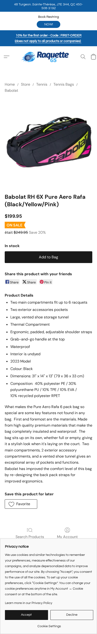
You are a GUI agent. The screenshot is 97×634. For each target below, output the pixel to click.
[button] (48, 5)
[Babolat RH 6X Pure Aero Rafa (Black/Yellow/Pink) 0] (48, 142)
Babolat (11, 90)
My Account (67, 536)
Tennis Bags (63, 84)
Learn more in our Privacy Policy (28, 603)
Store (25, 84)
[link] (49, 624)
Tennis (41, 84)
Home (10, 84)
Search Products (30, 536)
